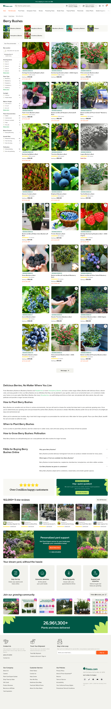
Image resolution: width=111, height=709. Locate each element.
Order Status (33, 670)
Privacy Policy (60, 670)
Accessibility (60, 682)
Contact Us (6, 658)
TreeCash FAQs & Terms (36, 685)
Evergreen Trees (31, 10)
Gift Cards (6, 682)
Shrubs (41, 10)
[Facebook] (93, 679)
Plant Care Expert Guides (10, 676)
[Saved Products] (103, 5)
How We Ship (34, 679)
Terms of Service (61, 679)
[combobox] (11, 43)
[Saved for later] (47, 44)
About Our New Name (36, 688)
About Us (6, 670)
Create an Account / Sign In (38, 656)
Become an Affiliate (8, 688)
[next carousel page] (107, 511)
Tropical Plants (71, 10)
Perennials (80, 10)
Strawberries (45, 395)
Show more (6, 72)
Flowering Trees (49, 10)
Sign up (102, 652)
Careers (5, 673)
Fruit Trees (21, 10)
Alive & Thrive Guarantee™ (64, 673)
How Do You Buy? (82, 492)
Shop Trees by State (9, 679)
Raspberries (39, 390)
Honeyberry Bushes (55, 390)
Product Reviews (8, 685)
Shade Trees (60, 10)
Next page (64, 370)
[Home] (7, 6)
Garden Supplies (100, 10)
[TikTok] (89, 679)
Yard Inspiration (7, 691)
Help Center (33, 676)
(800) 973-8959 (56, 552)
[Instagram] (84, 679)
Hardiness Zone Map (36, 682)
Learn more (67, 1)
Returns (58, 676)
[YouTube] (97, 679)
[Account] (99, 5)
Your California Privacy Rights (64, 685)
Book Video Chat (55, 547)
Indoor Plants (89, 10)
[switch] (5, 51)
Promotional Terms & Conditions (65, 688)
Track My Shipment (35, 653)
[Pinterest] (101, 679)
